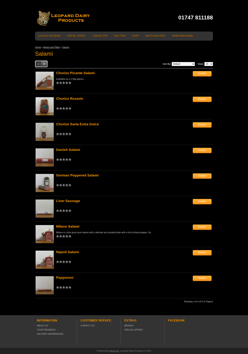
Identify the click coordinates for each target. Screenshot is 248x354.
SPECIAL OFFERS (133, 330)
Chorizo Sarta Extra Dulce (77, 124)
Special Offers (76, 36)
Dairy (135, 36)
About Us (42, 325)
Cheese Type (100, 36)
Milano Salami (67, 226)
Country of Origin (49, 36)
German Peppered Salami (77, 175)
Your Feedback (46, 330)
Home (38, 47)
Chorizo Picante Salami (75, 73)
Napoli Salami (67, 252)
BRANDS (129, 325)
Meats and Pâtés (156, 36)
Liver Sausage (68, 201)
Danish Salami (68, 150)
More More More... (183, 36)
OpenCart (114, 351)
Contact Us (88, 325)
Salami (65, 47)
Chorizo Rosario (69, 98)
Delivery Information (50, 334)
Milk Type (120, 36)
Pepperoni (64, 277)
